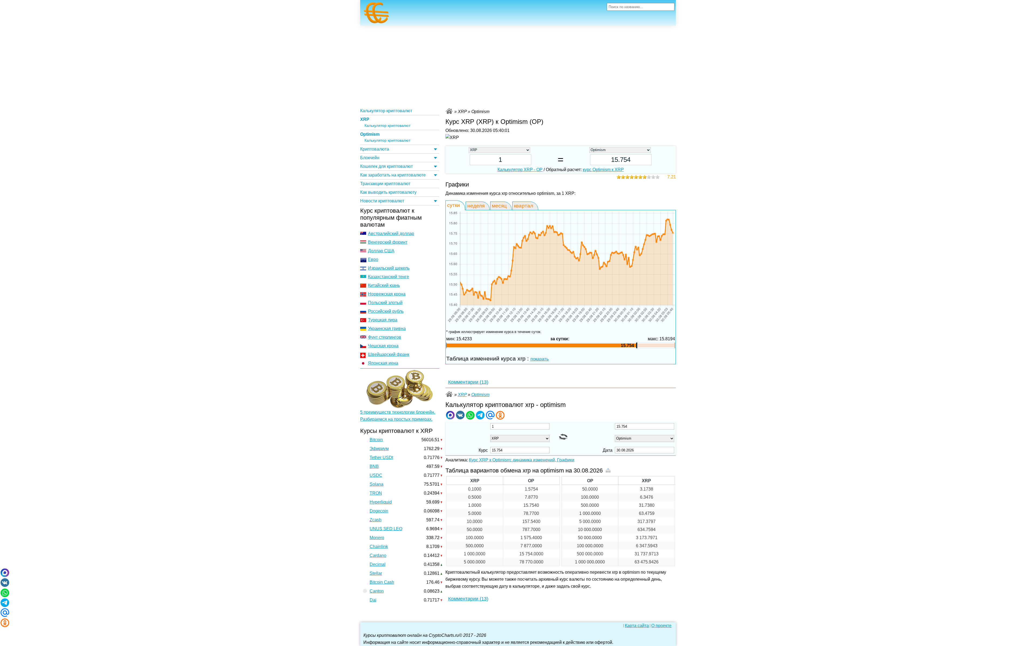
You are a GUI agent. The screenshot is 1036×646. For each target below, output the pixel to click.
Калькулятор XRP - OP (520, 169)
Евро (373, 259)
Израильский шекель (389, 268)
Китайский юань (384, 285)
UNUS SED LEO (386, 528)
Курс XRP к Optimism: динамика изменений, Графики (521, 460)
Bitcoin (376, 439)
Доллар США (381, 251)
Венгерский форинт (387, 242)
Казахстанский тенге (388, 276)
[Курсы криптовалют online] (376, 14)
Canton (377, 591)
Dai (373, 600)
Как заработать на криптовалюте (393, 175)
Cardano (378, 555)
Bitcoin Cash (382, 582)
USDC (376, 475)
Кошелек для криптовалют (386, 166)
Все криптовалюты (449, 111)
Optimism (370, 134)
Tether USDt (381, 457)
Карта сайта (637, 625)
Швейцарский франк (388, 354)
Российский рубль (386, 311)
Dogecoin (379, 511)
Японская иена (383, 363)
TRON (376, 493)
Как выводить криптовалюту (388, 192)
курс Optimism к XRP (603, 169)
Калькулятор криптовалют (386, 111)
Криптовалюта (374, 149)
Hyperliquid (381, 502)
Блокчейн (369, 158)
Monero (377, 537)
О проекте (661, 625)
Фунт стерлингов (384, 337)
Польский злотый (385, 302)
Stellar (376, 573)
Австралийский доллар (391, 233)
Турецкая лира (382, 320)
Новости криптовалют (382, 201)
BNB (374, 466)
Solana (376, 484)
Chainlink (379, 546)
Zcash (375, 520)
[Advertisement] (518, 66)
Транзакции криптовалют (385, 184)
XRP (364, 119)
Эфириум (379, 448)
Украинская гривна (387, 328)
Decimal (378, 564)
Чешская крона (383, 346)
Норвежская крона (386, 294)
